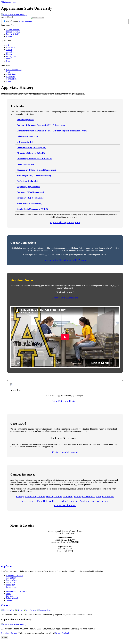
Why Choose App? (13, 70)
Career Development (65, 505)
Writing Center (54, 496)
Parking (64, 501)
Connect (5, 605)
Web (7, 21)
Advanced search (25, 21)
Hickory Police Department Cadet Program (65, 260)
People (15, 21)
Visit (8, 72)
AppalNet (10, 52)
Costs (55, 452)
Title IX (9, 600)
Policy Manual (12, 598)
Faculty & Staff (12, 34)
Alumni (9, 36)
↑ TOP (4, 638)
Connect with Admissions (65, 297)
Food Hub (42, 501)
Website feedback (62, 633)
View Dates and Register (65, 401)
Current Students (13, 29)
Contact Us (10, 582)
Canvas (9, 50)
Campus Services (105, 496)
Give (8, 61)
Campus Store (11, 580)
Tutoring (73, 501)
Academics (10, 76)
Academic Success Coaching (94, 501)
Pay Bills (9, 596)
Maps (8, 59)
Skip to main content (9, 2)
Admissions (10, 74)
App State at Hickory (14, 575)
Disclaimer (5, 633)
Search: (4, 17)
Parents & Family (13, 32)
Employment (11, 56)
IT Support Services (84, 496)
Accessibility (11, 578)
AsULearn (10, 47)
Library (9, 54)
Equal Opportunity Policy (16, 591)
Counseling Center (35, 496)
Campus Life (11, 79)
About (8, 81)
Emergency (10, 585)
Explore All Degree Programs (65, 222)
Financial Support (68, 452)
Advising (67, 496)
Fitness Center (28, 501)
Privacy (14, 633)
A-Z (8, 45)
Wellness (53, 501)
